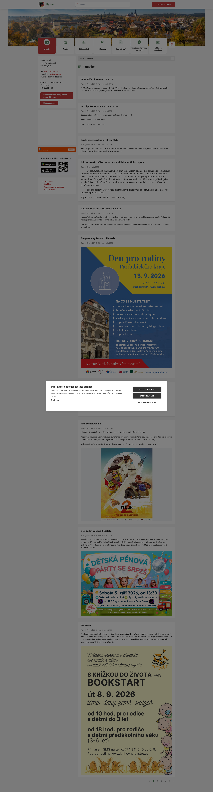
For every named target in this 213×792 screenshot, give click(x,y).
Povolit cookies (147, 389)
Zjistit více (55, 400)
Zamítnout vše (147, 396)
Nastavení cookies (147, 403)
